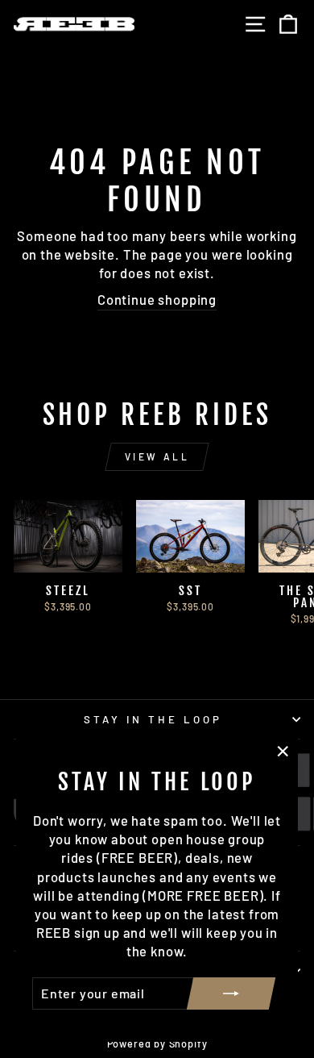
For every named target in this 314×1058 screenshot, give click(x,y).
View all (157, 456)
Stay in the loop (153, 719)
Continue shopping (157, 299)
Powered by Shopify (157, 1043)
